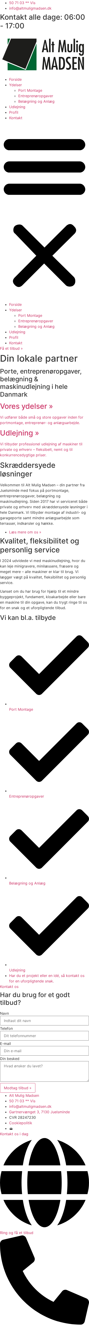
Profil (13, 112)
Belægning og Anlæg (36, 101)
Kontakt (15, 118)
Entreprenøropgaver (35, 96)
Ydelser (15, 85)
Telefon (6, 1028)
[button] (44, 211)
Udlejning (17, 107)
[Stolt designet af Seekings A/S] (11, 1128)
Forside (15, 79)
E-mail (5, 1043)
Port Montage (30, 90)
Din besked (9, 1058)
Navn (4, 1013)
